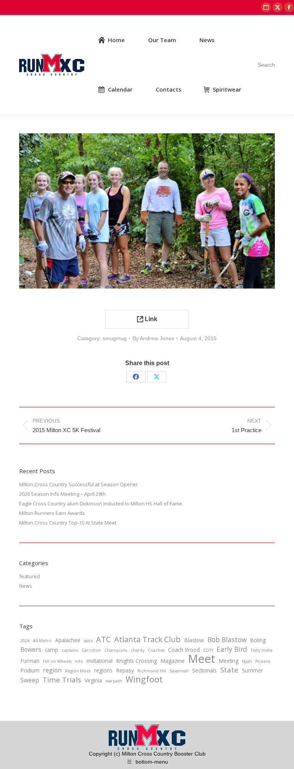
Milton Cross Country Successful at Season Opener (78, 484)
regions (103, 670)
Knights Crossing (136, 660)
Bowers (30, 649)
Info (79, 661)
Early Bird (232, 649)
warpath (114, 681)
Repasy (125, 670)
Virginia (93, 680)
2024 (24, 640)
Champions (116, 650)
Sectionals (204, 670)
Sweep (29, 680)
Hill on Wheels (57, 661)
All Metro (42, 640)
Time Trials (61, 680)
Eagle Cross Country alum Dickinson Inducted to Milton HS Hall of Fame (100, 503)
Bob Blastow (227, 639)
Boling (258, 640)
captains (70, 650)
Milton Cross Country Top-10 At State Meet (67, 522)
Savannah (179, 671)
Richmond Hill (151, 671)
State (229, 670)
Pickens (262, 661)
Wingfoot (144, 679)
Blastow (194, 640)
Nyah (247, 661)
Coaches (156, 650)
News (25, 585)
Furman (29, 660)
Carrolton (91, 650)
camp (51, 649)
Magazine (172, 660)
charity (137, 650)
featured (29, 576)
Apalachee (67, 640)
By (153, 338)
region (52, 670)
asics (88, 640)
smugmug (115, 338)
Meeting (228, 660)
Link (150, 319)
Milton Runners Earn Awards (52, 513)
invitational (100, 660)
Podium (29, 670)
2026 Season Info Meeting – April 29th (62, 493)
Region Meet (78, 671)
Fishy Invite (262, 650)
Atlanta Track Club (147, 639)
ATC (103, 639)
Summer (252, 670)
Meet (201, 658)
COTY (208, 650)
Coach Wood (184, 649)
